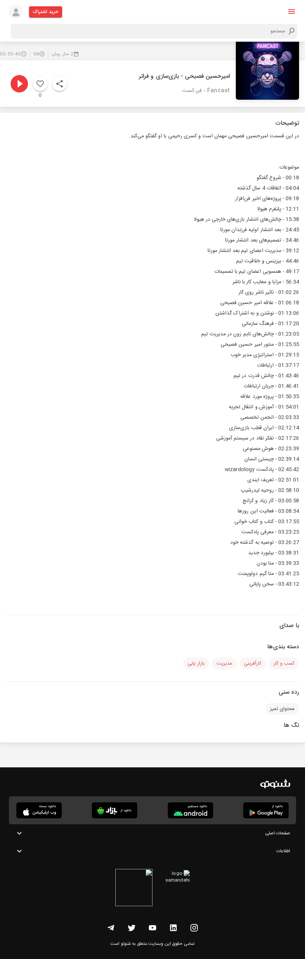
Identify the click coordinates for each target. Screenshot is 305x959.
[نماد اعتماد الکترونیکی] (133, 888)
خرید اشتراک (45, 12)
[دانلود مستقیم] (190, 810)
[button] (291, 11)
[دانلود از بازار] (114, 810)
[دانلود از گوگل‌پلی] (266, 810)
